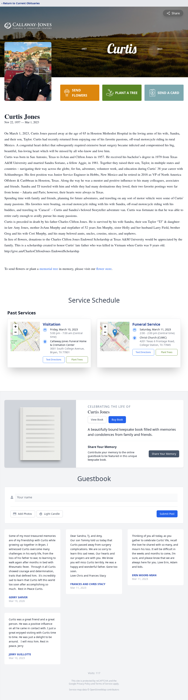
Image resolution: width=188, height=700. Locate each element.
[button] (25, 332)
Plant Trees (77, 359)
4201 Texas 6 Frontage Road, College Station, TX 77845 (157, 343)
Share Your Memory (164, 454)
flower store (104, 268)
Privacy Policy (84, 683)
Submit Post (167, 513)
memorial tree (48, 268)
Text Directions (53, 359)
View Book (97, 419)
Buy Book (117, 419)
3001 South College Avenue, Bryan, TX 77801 (67, 350)
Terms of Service (104, 683)
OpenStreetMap (98, 689)
